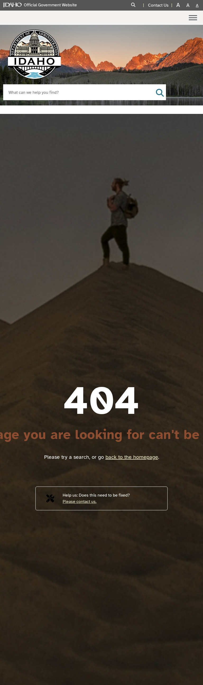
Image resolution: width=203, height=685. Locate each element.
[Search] (138, 5)
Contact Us (158, 5)
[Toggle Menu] (193, 17)
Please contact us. (79, 501)
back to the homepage (131, 457)
